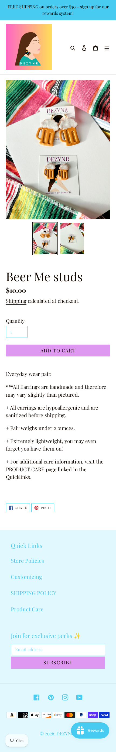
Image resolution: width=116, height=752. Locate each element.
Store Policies (27, 560)
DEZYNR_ (66, 733)
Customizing (26, 576)
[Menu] (106, 47)
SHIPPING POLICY (33, 592)
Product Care (27, 609)
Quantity (15, 321)
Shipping (16, 300)
